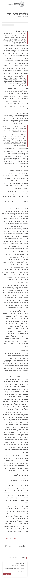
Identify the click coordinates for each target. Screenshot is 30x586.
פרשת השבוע (25, 16)
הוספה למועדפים (8, 25)
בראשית (19, 16)
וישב (16, 16)
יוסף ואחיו (8, 547)
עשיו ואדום (22, 546)
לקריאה (7, 574)
